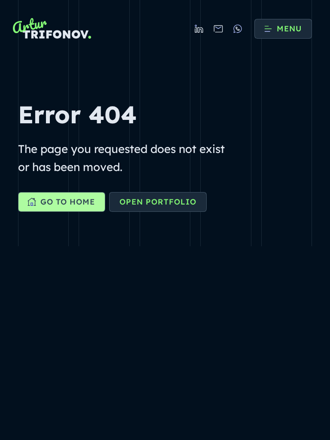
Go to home (67, 202)
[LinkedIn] (199, 29)
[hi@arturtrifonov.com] (218, 29)
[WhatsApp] (237, 29)
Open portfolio (157, 202)
